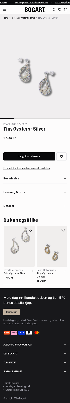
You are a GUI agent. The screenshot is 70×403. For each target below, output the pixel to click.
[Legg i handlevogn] (32, 270)
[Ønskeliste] (60, 9)
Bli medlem (11, 312)
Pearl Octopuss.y (15, 124)
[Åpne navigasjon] (4, 9)
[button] (65, 9)
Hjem (5, 18)
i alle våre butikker (31, 2)
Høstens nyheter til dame (23, 18)
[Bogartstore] (35, 9)
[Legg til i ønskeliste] (61, 156)
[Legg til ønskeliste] (31, 230)
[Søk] (54, 9)
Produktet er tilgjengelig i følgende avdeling (26, 168)
